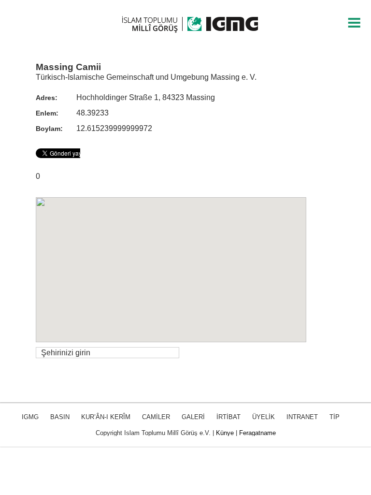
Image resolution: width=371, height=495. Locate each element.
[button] (171, 264)
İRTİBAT (228, 417)
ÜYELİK (263, 417)
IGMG (30, 417)
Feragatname (257, 433)
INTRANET (302, 417)
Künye (225, 433)
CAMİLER (156, 417)
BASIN (60, 417)
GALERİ (193, 417)
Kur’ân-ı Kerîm (105, 417)
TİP (334, 417)
